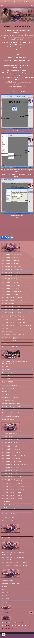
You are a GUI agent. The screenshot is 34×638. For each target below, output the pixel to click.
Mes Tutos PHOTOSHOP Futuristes (13, 316)
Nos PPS (4, 589)
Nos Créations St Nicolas (9, 514)
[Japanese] (12, 622)
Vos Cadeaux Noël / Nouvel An (11, 407)
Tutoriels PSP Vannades (9, 385)
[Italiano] (19, 622)
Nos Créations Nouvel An (9, 520)
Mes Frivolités (6, 592)
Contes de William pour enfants (11, 538)
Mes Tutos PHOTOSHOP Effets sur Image (15, 322)
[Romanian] (9, 625)
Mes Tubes (5, 328)
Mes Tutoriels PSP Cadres (10, 294)
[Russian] (2, 625)
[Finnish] (22, 625)
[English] (5, 622)
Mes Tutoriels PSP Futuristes (11, 288)
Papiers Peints (6, 370)
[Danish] (29, 625)
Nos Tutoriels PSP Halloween (11, 437)
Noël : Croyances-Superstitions (11, 508)
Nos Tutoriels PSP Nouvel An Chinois (13, 455)
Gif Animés (5, 586)
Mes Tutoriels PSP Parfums (10, 276)
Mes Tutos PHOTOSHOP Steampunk (13, 319)
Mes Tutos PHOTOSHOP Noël (11, 492)
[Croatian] (5, 628)
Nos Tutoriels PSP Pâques (10, 471)
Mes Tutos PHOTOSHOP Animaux (12, 304)
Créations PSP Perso (8, 373)
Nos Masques (6, 344)
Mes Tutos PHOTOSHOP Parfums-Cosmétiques (16, 313)
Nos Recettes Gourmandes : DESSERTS (14, 562)
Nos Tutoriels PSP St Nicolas (11, 443)
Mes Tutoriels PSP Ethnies (10, 263)
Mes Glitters (5, 394)
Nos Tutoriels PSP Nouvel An (11, 449)
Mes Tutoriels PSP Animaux (10, 260)
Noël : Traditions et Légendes (11, 505)
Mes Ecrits (5, 595)
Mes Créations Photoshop (9, 341)
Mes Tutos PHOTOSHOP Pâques (12, 498)
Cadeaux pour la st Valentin (10, 410)
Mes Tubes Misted (7, 331)
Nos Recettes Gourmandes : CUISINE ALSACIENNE (13, 553)
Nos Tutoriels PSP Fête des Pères (12, 480)
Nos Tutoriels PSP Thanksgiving (12, 440)
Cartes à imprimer (7, 580)
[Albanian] (12, 628)
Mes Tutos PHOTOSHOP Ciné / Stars (13, 310)
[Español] (9, 622)
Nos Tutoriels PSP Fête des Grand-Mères (15, 464)
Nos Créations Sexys (8, 388)
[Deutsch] (22, 622)
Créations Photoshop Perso (10, 397)
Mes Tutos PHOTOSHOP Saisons (12, 300)
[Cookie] (3, 634)
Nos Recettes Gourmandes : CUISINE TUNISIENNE (13, 558)
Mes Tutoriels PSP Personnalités (12, 270)
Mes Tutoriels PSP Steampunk (11, 291)
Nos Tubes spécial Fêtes (9, 433)
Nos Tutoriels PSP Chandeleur (11, 458)
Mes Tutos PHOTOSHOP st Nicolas (13, 489)
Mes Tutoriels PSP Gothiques (11, 285)
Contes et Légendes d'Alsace (11, 583)
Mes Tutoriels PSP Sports (10, 282)
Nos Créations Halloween (9, 511)
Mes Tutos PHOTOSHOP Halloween (13, 483)
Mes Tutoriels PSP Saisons (10, 257)
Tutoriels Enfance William (10, 535)
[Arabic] (15, 622)
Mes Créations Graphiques (10, 338)
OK (31, 612)
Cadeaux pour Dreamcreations (11, 413)
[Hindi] (19, 625)
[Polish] (12, 625)
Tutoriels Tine (6, 376)
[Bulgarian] (25, 625)
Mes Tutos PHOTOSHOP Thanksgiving (14, 486)
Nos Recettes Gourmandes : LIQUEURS (14, 565)
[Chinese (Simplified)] (9, 628)
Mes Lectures (6, 598)
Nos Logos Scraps (7, 602)
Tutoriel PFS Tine (7, 379)
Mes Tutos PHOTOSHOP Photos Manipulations (16, 325)
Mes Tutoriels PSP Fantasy (10, 279)
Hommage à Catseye (8, 419)
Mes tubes (5, 366)
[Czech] (2, 628)
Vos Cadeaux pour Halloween (11, 403)
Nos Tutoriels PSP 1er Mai (10, 474)
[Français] (2, 622)
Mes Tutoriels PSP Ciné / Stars (11, 266)
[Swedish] (5, 625)
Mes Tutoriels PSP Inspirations (11, 254)
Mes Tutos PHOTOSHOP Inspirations (13, 297)
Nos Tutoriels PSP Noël (9, 446)
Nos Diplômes (6, 391)
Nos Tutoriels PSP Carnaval (10, 467)
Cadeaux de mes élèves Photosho (12, 347)
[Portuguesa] (29, 622)
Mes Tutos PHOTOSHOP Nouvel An (13, 495)
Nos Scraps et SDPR (8, 400)
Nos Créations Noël (8, 517)
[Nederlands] (25, 622)
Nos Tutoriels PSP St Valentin (11, 461)
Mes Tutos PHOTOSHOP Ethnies (12, 307)
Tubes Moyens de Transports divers (13, 334)
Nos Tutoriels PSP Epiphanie (11, 452)
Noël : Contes (6, 501)
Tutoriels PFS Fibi (7, 382)
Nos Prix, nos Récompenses (10, 416)
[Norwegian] (15, 625)
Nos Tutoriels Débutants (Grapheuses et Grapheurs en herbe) (14, 362)
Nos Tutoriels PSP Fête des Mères (12, 477)
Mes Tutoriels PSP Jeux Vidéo (11, 273)
